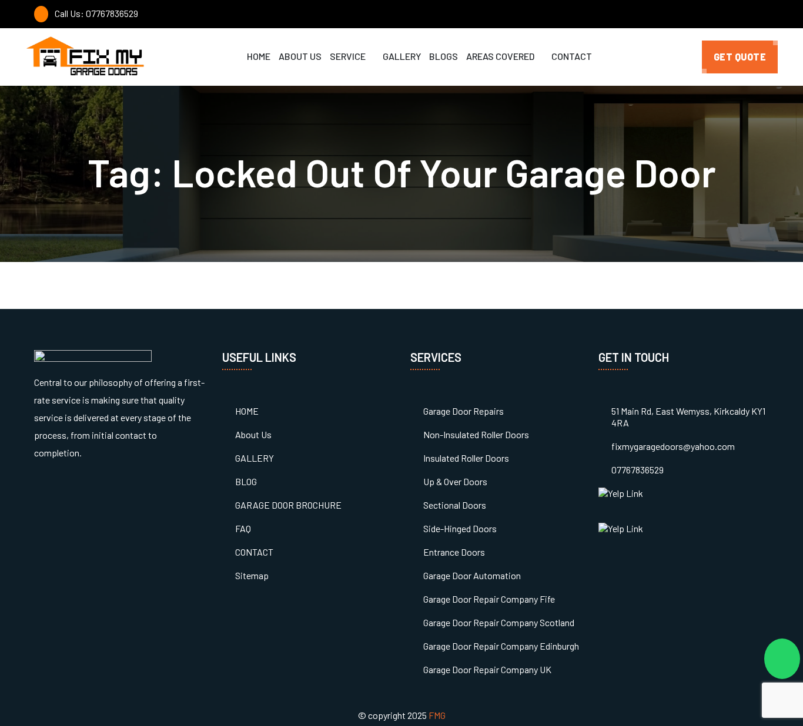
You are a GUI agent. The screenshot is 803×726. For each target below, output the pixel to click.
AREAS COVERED (501, 56)
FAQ (243, 528)
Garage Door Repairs (463, 410)
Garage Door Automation (472, 575)
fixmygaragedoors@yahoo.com (673, 446)
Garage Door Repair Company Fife (489, 598)
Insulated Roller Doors (466, 457)
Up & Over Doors (455, 481)
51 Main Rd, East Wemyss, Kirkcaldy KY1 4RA (688, 416)
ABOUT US (300, 56)
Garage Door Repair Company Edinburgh (501, 645)
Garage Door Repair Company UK (487, 669)
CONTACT (571, 56)
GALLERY (402, 56)
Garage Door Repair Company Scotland (498, 622)
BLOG (246, 481)
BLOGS (443, 56)
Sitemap (252, 575)
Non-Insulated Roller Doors (476, 434)
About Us (253, 434)
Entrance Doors (454, 551)
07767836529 (637, 469)
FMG (437, 715)
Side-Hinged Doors (460, 528)
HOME (258, 56)
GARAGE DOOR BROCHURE (288, 504)
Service (348, 56)
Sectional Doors (454, 504)
